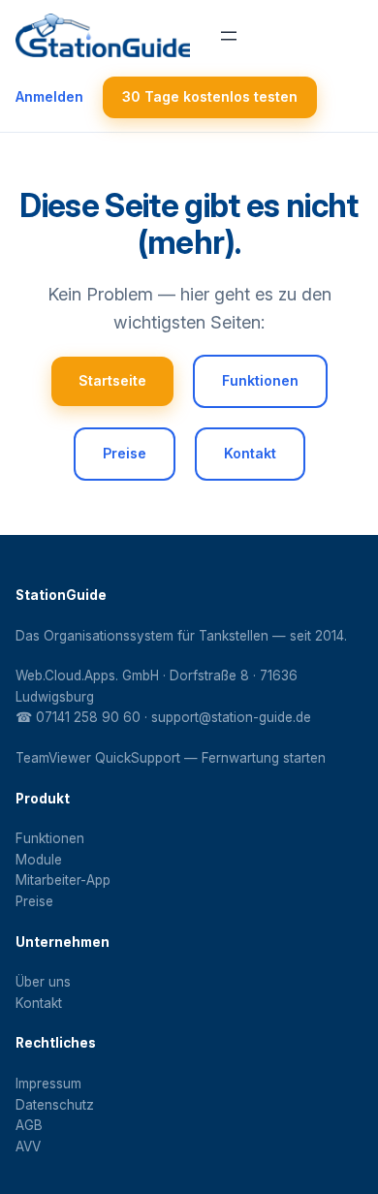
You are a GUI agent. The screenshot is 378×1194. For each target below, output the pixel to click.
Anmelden (49, 96)
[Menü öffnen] (228, 35)
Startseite (112, 380)
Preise (124, 453)
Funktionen (260, 380)
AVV (28, 1146)
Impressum (48, 1083)
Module (39, 859)
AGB (29, 1125)
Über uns (43, 982)
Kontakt (250, 453)
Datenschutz (55, 1105)
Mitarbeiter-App (63, 880)
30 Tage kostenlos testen (210, 96)
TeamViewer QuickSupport (98, 758)
